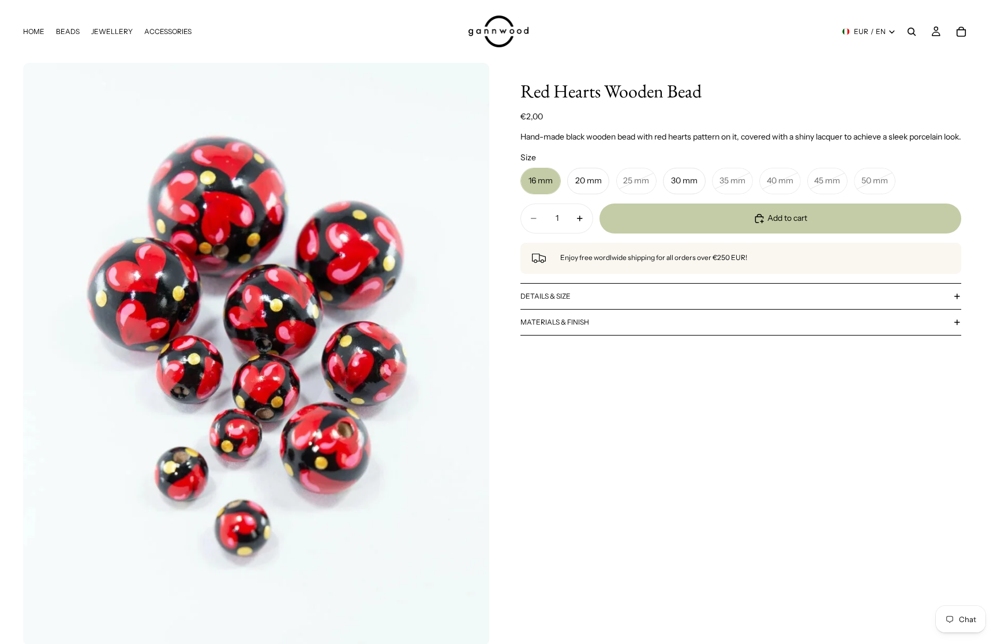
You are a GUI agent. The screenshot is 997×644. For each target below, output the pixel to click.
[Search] (911, 31)
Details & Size (545, 296)
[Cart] (961, 31)
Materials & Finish (554, 322)
